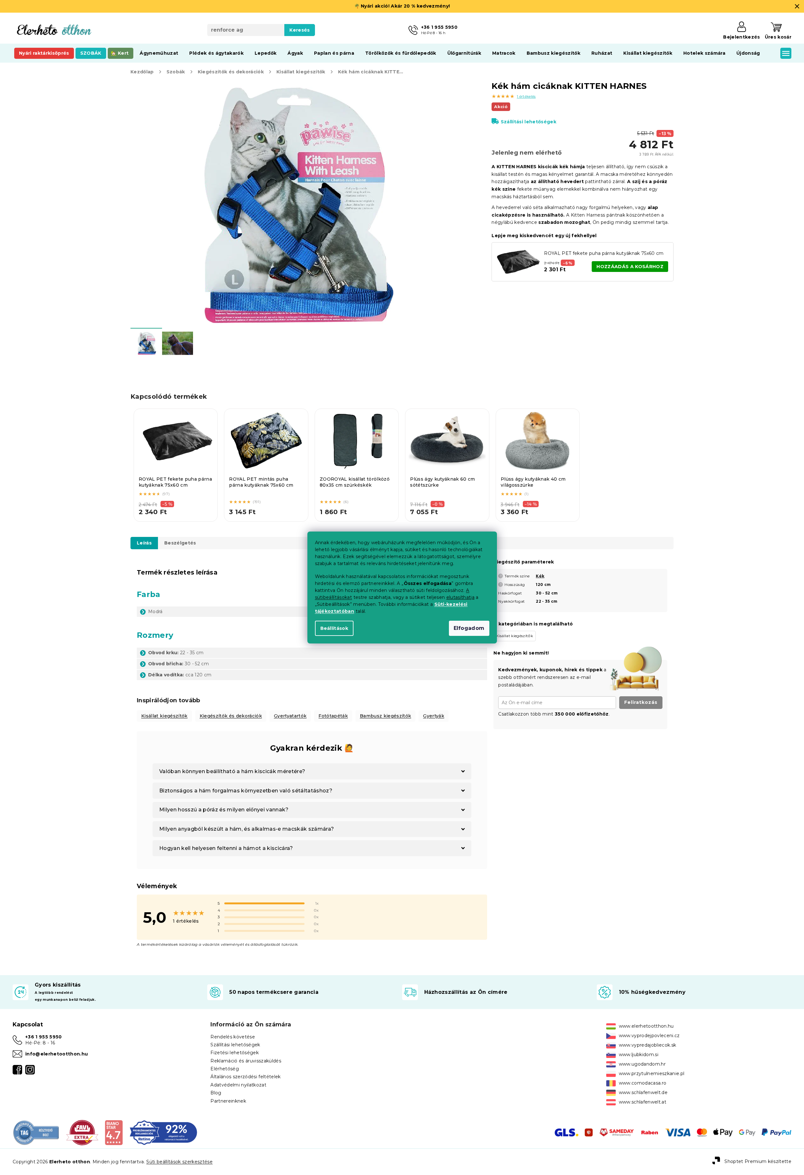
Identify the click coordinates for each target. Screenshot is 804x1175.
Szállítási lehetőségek (528, 122)
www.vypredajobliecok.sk (647, 1045)
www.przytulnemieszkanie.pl (652, 1073)
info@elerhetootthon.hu (56, 1054)
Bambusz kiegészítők (385, 716)
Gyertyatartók (290, 716)
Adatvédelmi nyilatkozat (238, 1085)
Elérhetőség (224, 1069)
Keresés (299, 30)
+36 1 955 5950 (43, 1037)
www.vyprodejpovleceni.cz (649, 1035)
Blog (215, 1093)
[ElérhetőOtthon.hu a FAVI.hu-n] (82, 1132)
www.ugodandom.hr (642, 1064)
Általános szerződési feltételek (245, 1077)
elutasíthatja (460, 597)
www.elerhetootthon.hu (646, 1026)
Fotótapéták (333, 716)
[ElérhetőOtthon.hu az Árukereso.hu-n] (36, 1132)
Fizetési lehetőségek (234, 1052)
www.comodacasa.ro (643, 1083)
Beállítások (334, 628)
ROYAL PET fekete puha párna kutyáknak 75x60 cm (603, 253)
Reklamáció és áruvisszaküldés (245, 1061)
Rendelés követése (232, 1037)
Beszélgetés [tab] (180, 543)
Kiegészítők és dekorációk (231, 716)
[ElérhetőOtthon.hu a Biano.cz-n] (114, 1132)
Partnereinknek (228, 1101)
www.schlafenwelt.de (643, 1092)
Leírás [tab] (144, 543)
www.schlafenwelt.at (642, 1102)
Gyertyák (433, 716)
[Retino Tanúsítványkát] (163, 1132)
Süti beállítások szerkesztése (179, 1162)
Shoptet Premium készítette (757, 1161)
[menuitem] (44, 53)
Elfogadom (469, 628)
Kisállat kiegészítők (164, 716)
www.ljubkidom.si (638, 1054)
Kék (540, 576)
